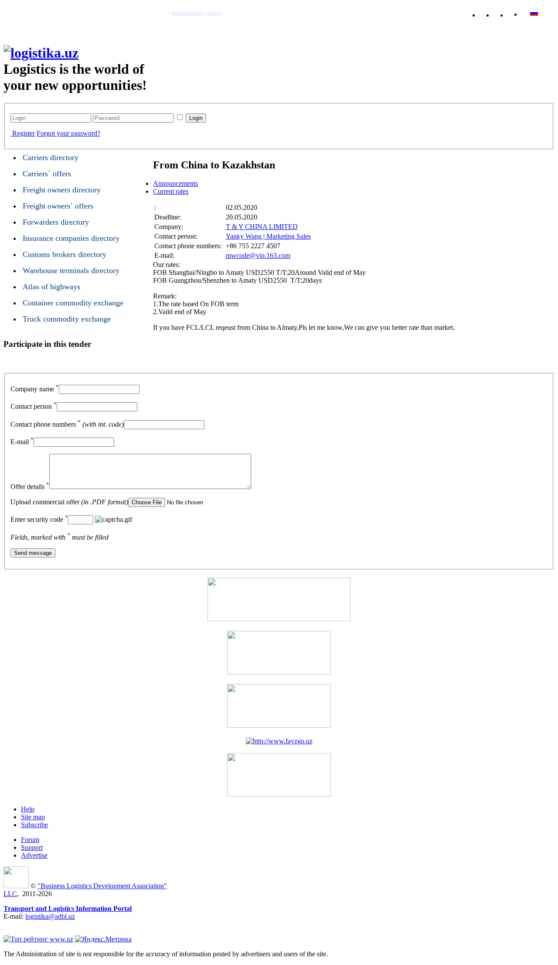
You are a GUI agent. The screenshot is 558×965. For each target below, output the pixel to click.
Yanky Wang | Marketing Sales (268, 236)
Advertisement (305, 13)
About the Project (58, 13)
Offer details (29, 486)
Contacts (345, 13)
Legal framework (139, 13)
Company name (34, 389)
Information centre (196, 13)
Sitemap (518, 13)
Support (32, 847)
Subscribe (34, 824)
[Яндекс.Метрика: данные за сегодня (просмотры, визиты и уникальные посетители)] (103, 939)
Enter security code (39, 519)
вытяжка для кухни (32, 924)
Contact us (504, 13)
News (99, 13)
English (534, 13)
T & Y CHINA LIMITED (262, 226)
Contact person (33, 406)
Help (269, 13)
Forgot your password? (68, 133)
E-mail (22, 441)
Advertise (34, 855)
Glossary (242, 13)
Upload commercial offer (69, 502)
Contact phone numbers (67, 424)
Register (23, 133)
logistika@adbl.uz (50, 916)
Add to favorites (490, 13)
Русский (551, 13)
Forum (30, 839)
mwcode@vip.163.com (258, 255)
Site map (33, 817)
